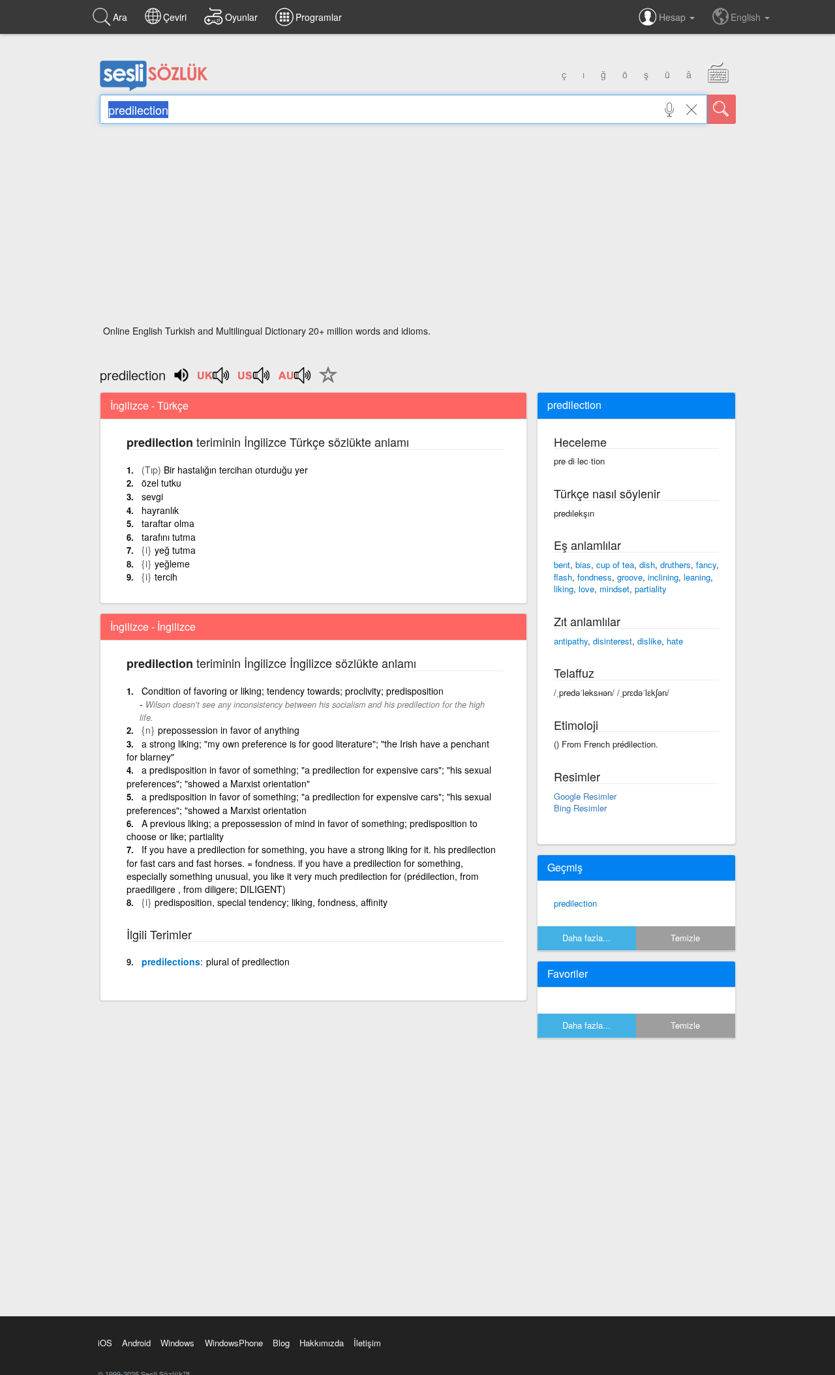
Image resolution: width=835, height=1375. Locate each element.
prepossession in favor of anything (228, 729)
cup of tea (615, 564)
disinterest (612, 641)
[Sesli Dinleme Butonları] (214, 379)
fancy (706, 564)
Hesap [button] (673, 16)
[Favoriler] (325, 382)
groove (630, 577)
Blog (281, 1343)
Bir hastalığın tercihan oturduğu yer (236, 469)
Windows (177, 1343)
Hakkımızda (321, 1343)
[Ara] (721, 109)
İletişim (367, 1343)
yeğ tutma (175, 549)
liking (563, 588)
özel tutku (161, 482)
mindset (615, 588)
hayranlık (160, 510)
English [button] (747, 16)
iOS (105, 1343)
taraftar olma (168, 523)
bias (583, 564)
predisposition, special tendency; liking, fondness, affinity (271, 902)
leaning (697, 577)
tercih (166, 576)
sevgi (152, 496)
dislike (649, 641)
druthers (675, 564)
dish (647, 564)
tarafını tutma (169, 536)
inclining (663, 577)
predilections (171, 961)
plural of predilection (248, 961)
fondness (594, 577)
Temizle (685, 937)
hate (675, 641)
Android (136, 1343)
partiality (651, 588)
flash (563, 577)
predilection (575, 903)
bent (562, 564)
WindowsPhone (234, 1343)
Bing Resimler (580, 808)
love (586, 588)
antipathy (571, 641)
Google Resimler (585, 796)
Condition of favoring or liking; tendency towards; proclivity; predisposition (293, 690)
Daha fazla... (586, 937)
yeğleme (172, 563)
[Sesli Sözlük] (154, 88)
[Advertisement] (418, 228)
